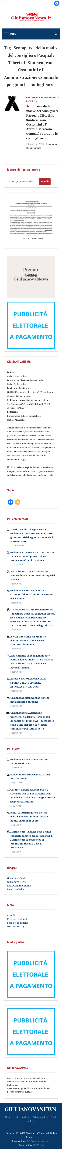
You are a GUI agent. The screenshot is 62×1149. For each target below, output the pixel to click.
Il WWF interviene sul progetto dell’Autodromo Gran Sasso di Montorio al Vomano (28, 640)
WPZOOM (38, 1145)
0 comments (33, 148)
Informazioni (22, 1117)
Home (8, 1117)
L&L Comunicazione (35, 1081)
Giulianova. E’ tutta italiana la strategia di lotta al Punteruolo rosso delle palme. (31, 594)
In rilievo (43, 97)
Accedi (11, 915)
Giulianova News (16, 882)
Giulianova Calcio (16, 878)
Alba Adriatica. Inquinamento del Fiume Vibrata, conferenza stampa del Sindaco (32, 575)
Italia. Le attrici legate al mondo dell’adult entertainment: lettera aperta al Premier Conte (29, 816)
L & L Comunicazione (19, 885)
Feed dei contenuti (17, 919)
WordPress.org (15, 926)
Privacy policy (40, 1117)
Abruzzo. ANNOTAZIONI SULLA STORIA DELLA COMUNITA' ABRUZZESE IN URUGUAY (28, 682)
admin (53, 144)
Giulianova (32, 97)
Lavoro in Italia (15, 889)
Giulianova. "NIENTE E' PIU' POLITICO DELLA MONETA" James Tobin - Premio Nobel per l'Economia (32, 556)
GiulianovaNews (30, 1109)
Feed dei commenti (17, 922)
